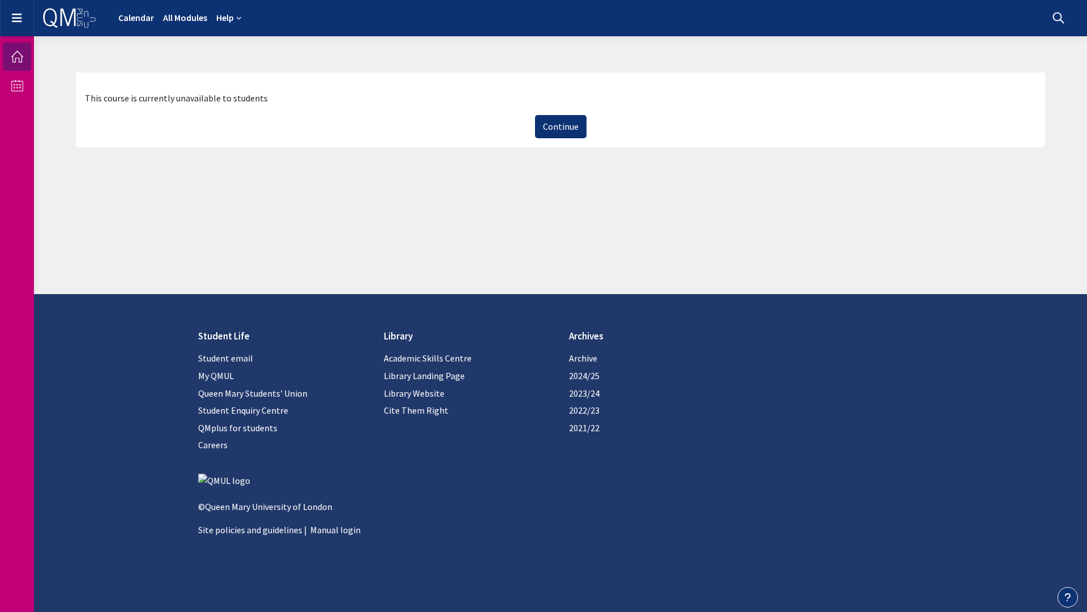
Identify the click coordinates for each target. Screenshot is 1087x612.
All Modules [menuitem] (185, 17)
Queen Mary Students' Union (252, 393)
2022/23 (584, 410)
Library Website (414, 393)
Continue (561, 126)
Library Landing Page (424, 375)
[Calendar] (17, 85)
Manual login (335, 530)
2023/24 (584, 393)
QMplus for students (237, 428)
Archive (583, 358)
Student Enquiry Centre (243, 410)
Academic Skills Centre (428, 358)
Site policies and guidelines (250, 530)
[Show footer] (1068, 597)
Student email (225, 358)
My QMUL (216, 375)
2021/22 (584, 428)
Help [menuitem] (225, 17)
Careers (213, 444)
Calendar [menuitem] (136, 17)
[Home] (17, 56)
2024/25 (584, 375)
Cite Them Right (416, 410)
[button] (1058, 18)
